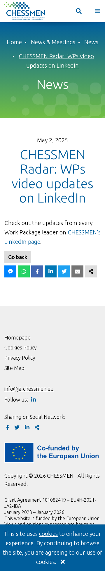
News (91, 42)
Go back (17, 257)
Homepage (17, 337)
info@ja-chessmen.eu (29, 389)
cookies (48, 533)
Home (14, 42)
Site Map (14, 368)
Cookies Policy (20, 347)
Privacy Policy (19, 358)
